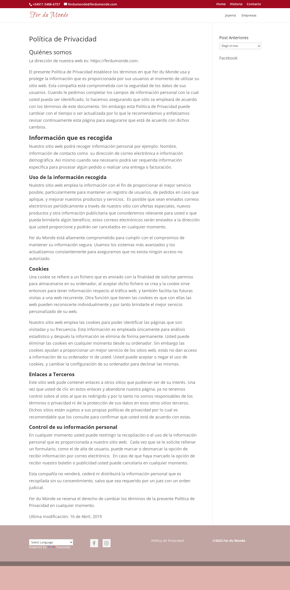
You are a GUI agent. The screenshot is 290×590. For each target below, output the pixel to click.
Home (221, 4)
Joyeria (230, 15)
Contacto (254, 4)
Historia (236, 4)
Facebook (228, 58)
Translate (63, 547)
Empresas (249, 15)
